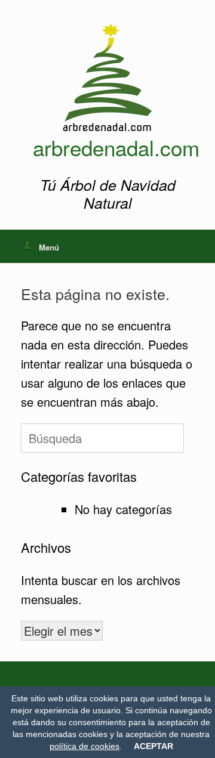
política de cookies (84, 746)
